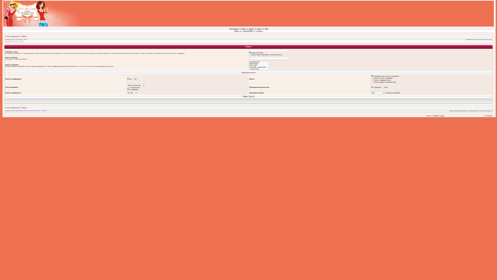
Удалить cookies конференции (458, 110)
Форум (251, 29)
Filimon (236, 31)
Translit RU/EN (248, 31)
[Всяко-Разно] (258, 69)
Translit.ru (259, 31)
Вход (243, 29)
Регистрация (233, 29)
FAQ (266, 29)
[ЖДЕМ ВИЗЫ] (258, 64)
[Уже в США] (258, 65)
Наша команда (473, 110)
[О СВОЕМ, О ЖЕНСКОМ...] (258, 67)
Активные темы (487, 39)
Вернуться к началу (486, 110)
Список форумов (12, 36)
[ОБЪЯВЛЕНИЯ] (258, 62)
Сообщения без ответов (473, 39)
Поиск (259, 29)
